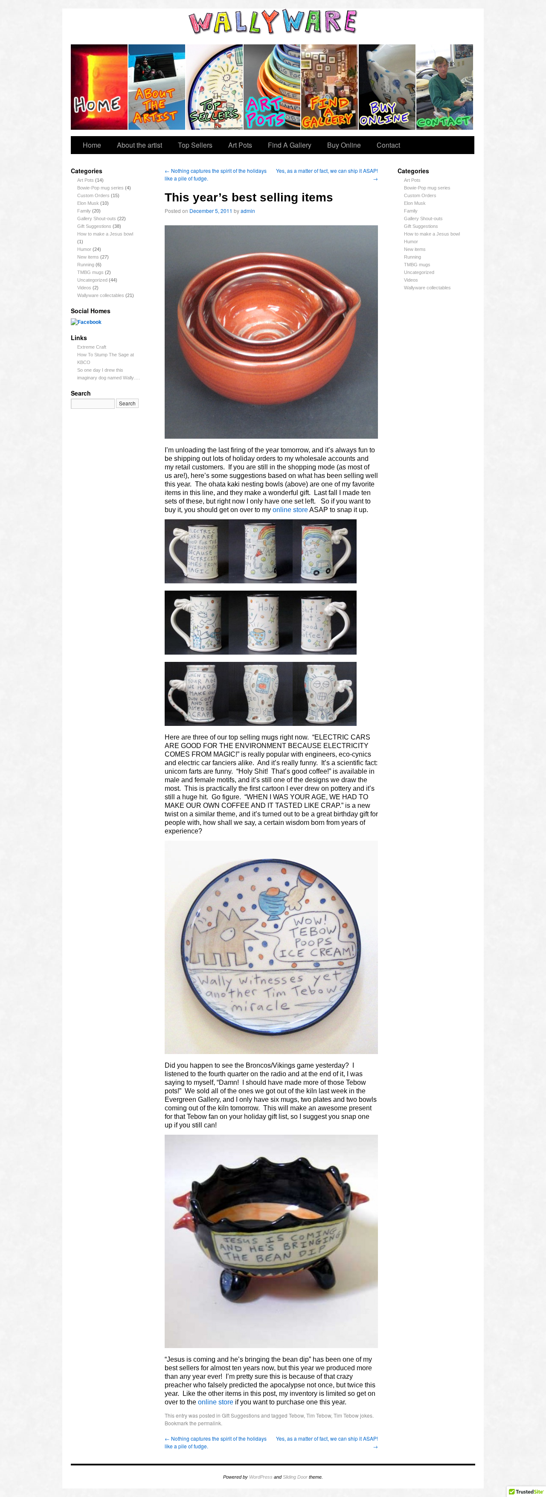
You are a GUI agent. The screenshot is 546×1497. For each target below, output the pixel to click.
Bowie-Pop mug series (100, 187)
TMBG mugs (90, 272)
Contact (444, 87)
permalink (209, 1423)
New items (88, 256)
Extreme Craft (91, 346)
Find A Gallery (330, 87)
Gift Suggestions (94, 226)
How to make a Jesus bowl (105, 233)
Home (92, 145)
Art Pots (272, 87)
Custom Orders (93, 195)
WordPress (261, 1477)
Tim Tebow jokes (353, 1415)
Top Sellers (215, 87)
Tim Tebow (318, 1415)
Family (84, 210)
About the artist (157, 87)
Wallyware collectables (100, 295)
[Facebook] (86, 322)
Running (85, 264)
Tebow (296, 1415)
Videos (84, 287)
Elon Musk (88, 203)
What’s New (99, 87)
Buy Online (387, 87)
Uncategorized (92, 280)
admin (248, 210)
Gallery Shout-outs (96, 218)
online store (290, 509)
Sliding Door (295, 1477)
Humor (84, 249)
